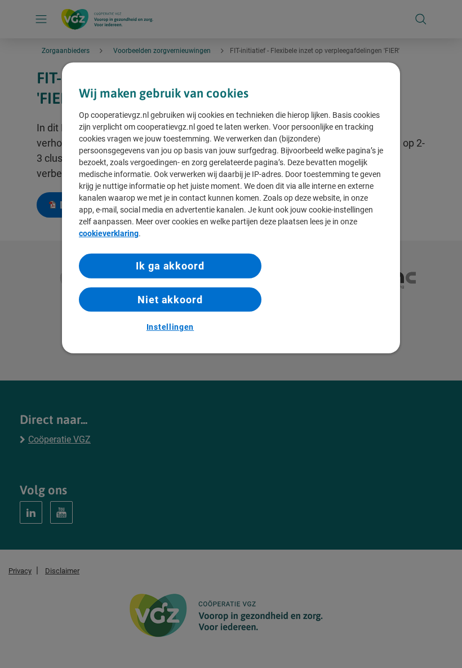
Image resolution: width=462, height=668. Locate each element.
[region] (231, 208)
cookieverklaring (109, 233)
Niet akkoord (170, 299)
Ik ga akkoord (170, 266)
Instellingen (170, 326)
